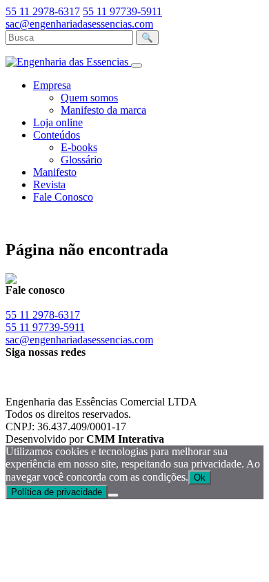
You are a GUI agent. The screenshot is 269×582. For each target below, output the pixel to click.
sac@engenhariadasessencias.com (79, 24)
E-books (79, 147)
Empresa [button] (52, 85)
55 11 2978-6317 (43, 11)
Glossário (81, 159)
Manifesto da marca (103, 110)
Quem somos (89, 97)
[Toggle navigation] (136, 65)
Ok (200, 477)
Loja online (58, 122)
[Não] (113, 495)
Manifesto (55, 172)
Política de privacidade (56, 492)
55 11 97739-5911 (122, 11)
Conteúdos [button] (56, 135)
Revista (49, 184)
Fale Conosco (63, 197)
